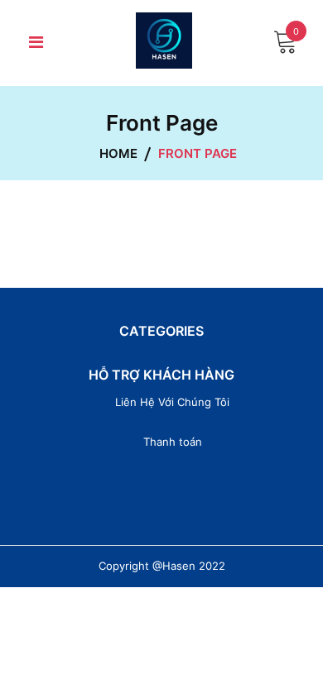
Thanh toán (172, 441)
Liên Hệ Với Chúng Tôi (172, 402)
